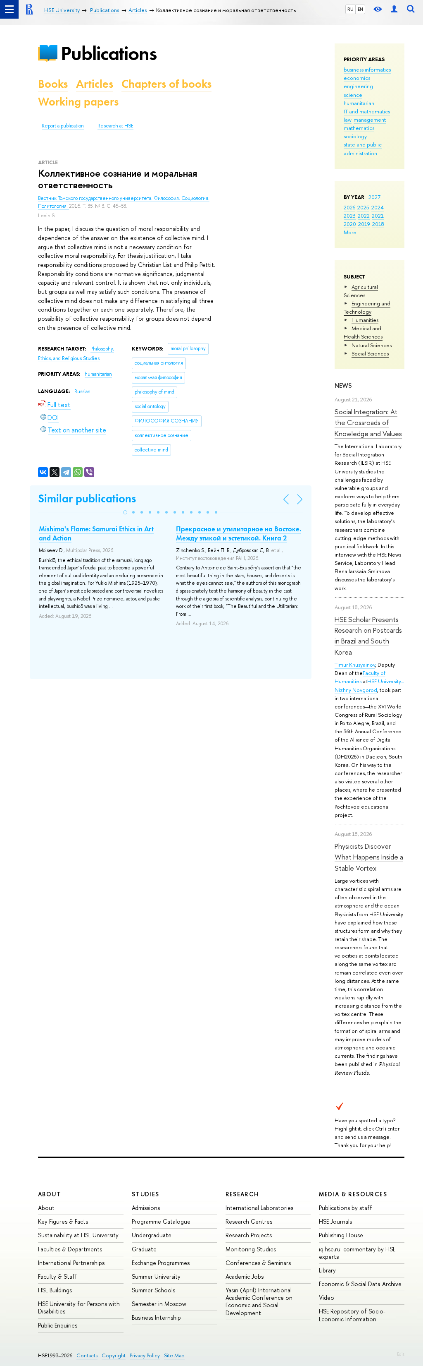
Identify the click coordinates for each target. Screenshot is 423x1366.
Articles (94, 84)
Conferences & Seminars (258, 1263)
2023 (350, 215)
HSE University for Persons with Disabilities (79, 1307)
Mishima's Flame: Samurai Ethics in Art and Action (96, 533)
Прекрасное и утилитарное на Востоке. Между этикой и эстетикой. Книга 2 (238, 533)
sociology (355, 136)
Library (327, 1270)
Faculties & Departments (70, 1249)
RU (350, 9)
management (370, 119)
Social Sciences (370, 353)
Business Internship (156, 1317)
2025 (363, 207)
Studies (145, 1194)
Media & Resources (353, 1194)
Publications (109, 53)
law (348, 119)
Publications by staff (345, 1208)
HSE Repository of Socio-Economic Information (352, 1315)
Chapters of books (166, 84)
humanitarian (359, 103)
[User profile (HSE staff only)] (394, 9)
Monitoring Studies (251, 1249)
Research (242, 1194)
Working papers (78, 101)
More (350, 232)
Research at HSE (115, 125)
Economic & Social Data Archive (360, 1284)
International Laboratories (259, 1208)
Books (53, 84)
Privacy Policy (145, 1355)
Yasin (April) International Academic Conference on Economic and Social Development (259, 1301)
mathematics (359, 128)
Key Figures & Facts (63, 1221)
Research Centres (249, 1221)
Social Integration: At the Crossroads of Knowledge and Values (368, 422)
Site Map (174, 1355)
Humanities (365, 320)
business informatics (367, 69)
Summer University (156, 1276)
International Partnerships (71, 1263)
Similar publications (87, 498)
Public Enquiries (57, 1325)
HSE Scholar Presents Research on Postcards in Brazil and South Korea (368, 636)
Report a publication (63, 125)
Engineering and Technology (367, 307)
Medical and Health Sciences (363, 332)
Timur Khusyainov (355, 664)
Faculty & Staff (57, 1276)
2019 (364, 224)
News (343, 385)
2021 (378, 215)
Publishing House (341, 1235)
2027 (374, 197)
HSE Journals (335, 1221)
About (49, 1194)
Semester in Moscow (159, 1304)
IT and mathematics (367, 111)
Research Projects (249, 1235)
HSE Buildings (55, 1290)
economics (357, 78)
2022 (364, 215)
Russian (82, 391)
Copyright (114, 1355)
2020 (350, 224)
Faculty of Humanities (360, 677)
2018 (378, 224)
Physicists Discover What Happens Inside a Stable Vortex (369, 857)
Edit (400, 1354)
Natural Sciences (372, 345)
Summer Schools (153, 1290)
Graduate (144, 1249)
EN (360, 9)
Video (326, 1297)
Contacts (86, 1355)
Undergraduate (151, 1235)
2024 (377, 207)
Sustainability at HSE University (78, 1235)
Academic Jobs (245, 1276)
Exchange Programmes (161, 1263)
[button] (125, 512)
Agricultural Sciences (361, 291)
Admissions (146, 1208)
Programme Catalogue (161, 1221)
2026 (349, 207)
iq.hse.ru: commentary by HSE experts (357, 1252)
